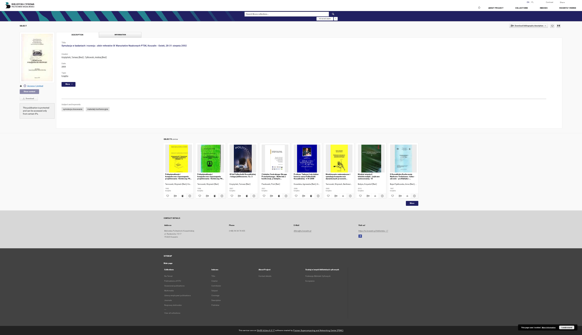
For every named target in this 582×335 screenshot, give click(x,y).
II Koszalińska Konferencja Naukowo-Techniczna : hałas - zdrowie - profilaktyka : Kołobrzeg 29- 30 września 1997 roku (402, 176)
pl (532, 2)
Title (213, 276)
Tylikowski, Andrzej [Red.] (96, 57)
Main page (168, 263)
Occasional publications (174, 286)
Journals (168, 300)
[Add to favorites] (552, 26)
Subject (214, 291)
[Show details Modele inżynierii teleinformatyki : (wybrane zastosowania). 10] (382, 196)
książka (65, 76)
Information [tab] (120, 35)
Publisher (215, 305)
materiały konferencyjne (97, 109)
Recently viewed (567, 8)
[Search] (333, 14)
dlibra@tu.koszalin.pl (302, 231)
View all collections (172, 313)
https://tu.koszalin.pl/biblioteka (371, 231)
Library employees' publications (177, 295)
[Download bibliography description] (174, 196)
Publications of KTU (172, 281)
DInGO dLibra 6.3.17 (266, 330)
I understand (566, 327)
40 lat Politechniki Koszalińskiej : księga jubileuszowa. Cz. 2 (242, 175)
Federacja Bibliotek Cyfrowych (317, 276)
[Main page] (479, 8)
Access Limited (35, 86)
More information (549, 327)
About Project (495, 8)
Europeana (309, 281)
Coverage (215, 295)
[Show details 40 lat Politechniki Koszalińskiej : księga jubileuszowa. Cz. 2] (253, 196)
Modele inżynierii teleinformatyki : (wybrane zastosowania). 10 (369, 176)
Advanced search (325, 19)
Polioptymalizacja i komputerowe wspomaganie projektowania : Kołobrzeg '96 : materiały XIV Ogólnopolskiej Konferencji (210, 176)
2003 (64, 67)
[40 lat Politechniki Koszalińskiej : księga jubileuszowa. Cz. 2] (243, 159)
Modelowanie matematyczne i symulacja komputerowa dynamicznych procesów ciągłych (338, 176)
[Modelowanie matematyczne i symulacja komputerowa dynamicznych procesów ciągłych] (339, 159)
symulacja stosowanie (72, 109)
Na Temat (168, 276)
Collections (521, 8)
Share (562, 2)
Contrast (549, 2)
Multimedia (169, 291)
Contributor (216, 286)
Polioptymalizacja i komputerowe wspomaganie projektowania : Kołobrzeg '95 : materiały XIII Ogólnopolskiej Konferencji (178, 176)
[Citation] (558, 26)
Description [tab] (77, 35)
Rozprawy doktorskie (173, 305)
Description (216, 300)
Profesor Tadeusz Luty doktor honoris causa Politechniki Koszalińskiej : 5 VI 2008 (306, 176)
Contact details (265, 276)
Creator (214, 281)
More (412, 203)
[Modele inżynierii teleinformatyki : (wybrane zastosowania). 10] (371, 159)
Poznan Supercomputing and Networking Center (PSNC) (318, 330)
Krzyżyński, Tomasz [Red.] (73, 57)
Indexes (544, 8)
